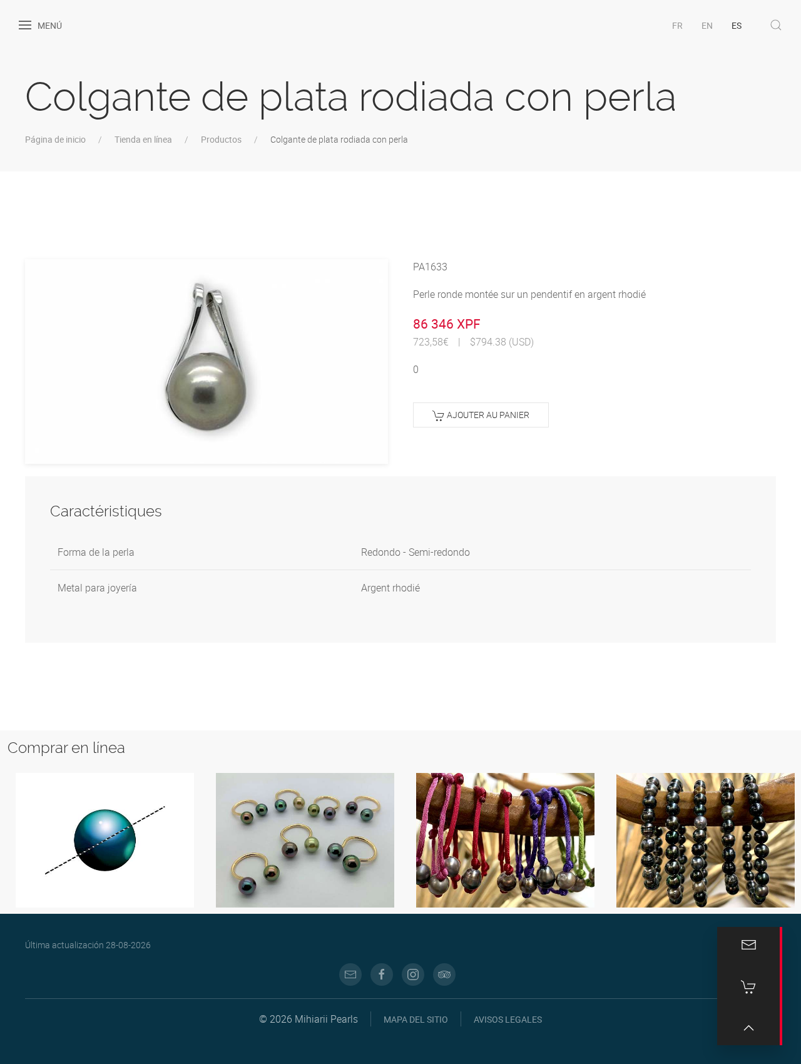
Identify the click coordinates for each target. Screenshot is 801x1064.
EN (707, 25)
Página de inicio (55, 139)
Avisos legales (508, 1019)
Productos (221, 139)
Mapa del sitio (416, 1019)
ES (737, 25)
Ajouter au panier (487, 415)
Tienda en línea (143, 139)
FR (677, 25)
